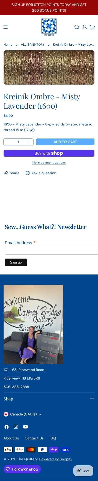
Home (8, 45)
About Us (11, 438)
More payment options (49, 162)
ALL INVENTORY (32, 45)
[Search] (77, 27)
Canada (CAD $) (23, 414)
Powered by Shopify (55, 459)
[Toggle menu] (5, 27)
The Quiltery (27, 459)
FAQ (52, 438)
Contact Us (34, 438)
